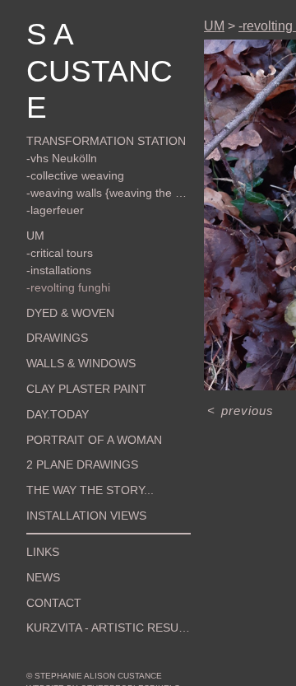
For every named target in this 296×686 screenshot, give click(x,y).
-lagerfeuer (55, 210)
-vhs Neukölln (61, 158)
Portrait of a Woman (94, 439)
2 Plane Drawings (82, 464)
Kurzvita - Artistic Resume (108, 627)
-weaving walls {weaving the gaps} (108, 192)
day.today (57, 414)
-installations (58, 270)
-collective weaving (75, 175)
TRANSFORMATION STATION (106, 140)
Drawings (57, 337)
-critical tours (59, 252)
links (42, 551)
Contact (53, 602)
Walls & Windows (81, 363)
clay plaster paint (86, 388)
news (43, 577)
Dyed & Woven (70, 313)
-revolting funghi (68, 287)
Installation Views (86, 515)
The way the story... (90, 490)
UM (35, 235)
